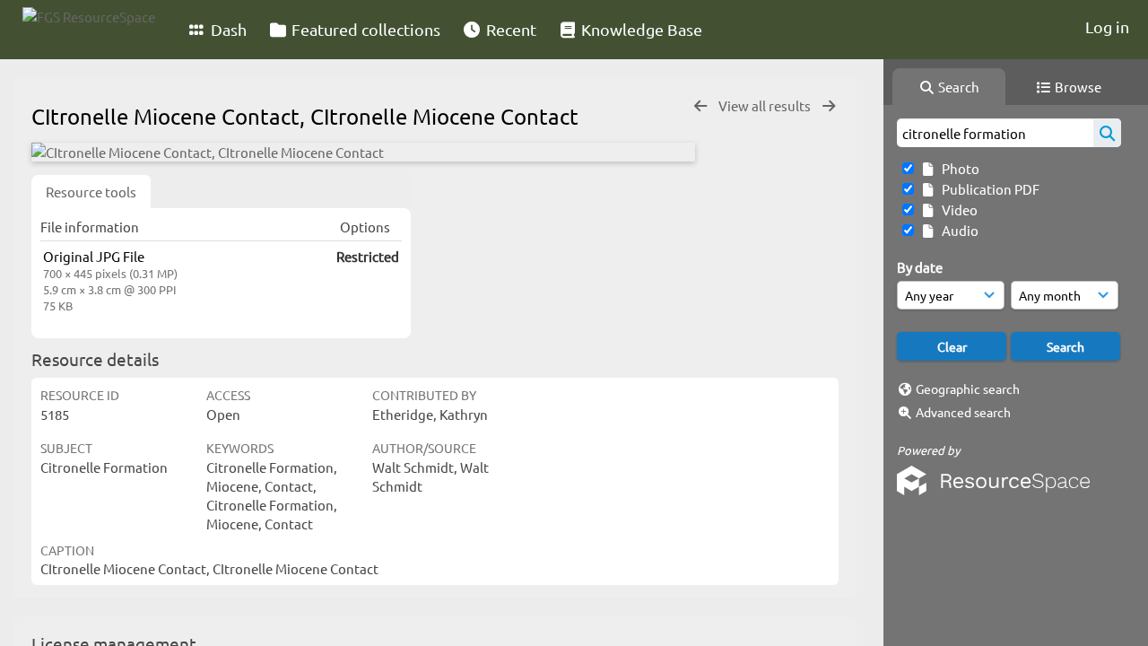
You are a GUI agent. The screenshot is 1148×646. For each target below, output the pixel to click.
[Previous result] (700, 106)
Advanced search (963, 412)
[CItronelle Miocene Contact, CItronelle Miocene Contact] (363, 152)
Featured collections (364, 29)
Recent (509, 29)
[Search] (1107, 132)
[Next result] (829, 106)
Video (957, 209)
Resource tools (91, 191)
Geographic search (968, 388)
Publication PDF (987, 188)
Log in (1107, 26)
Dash (227, 29)
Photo (957, 168)
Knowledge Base (640, 29)
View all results (765, 105)
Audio (957, 230)
